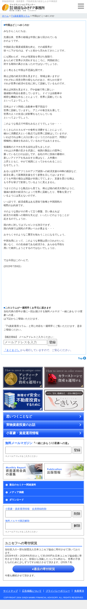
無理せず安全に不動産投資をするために (23, 400)
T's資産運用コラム (20, 16)
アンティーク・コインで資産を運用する (23, 377)
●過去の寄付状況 (43, 569)
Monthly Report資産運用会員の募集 (23, 471)
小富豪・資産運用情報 (22, 433)
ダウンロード (16, 499)
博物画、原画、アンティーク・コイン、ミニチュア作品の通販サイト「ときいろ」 (64, 400)
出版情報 (64, 471)
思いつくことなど (19, 416)
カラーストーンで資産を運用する (64, 377)
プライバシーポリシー (58, 590)
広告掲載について (31, 590)
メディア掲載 (16, 492)
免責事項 (79, 590)
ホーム (5, 16)
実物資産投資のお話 (20, 424)
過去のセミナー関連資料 (22, 484)
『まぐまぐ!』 (12, 350)
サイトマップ (10, 590)
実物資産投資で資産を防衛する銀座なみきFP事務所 (23, 7)
